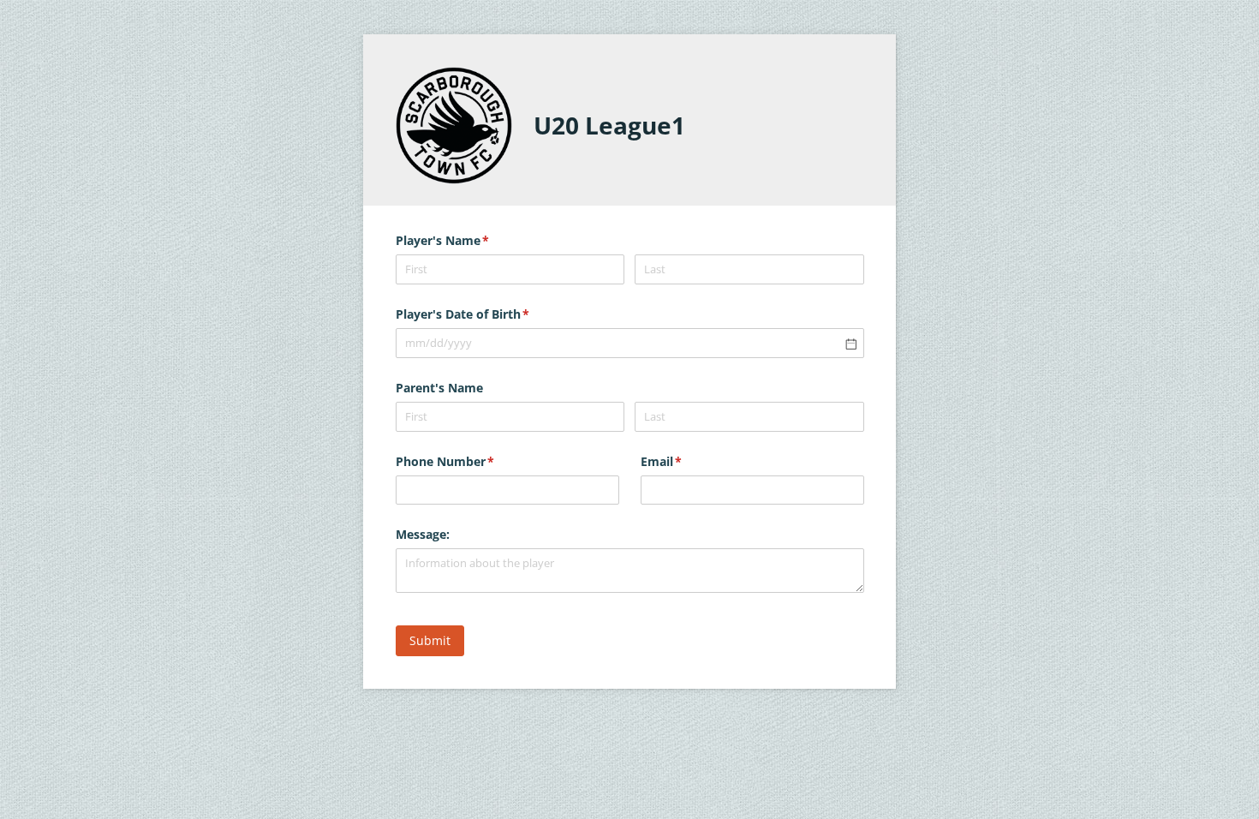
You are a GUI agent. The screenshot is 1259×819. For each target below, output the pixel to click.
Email (686, 461)
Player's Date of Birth (488, 314)
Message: (423, 534)
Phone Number (470, 461)
